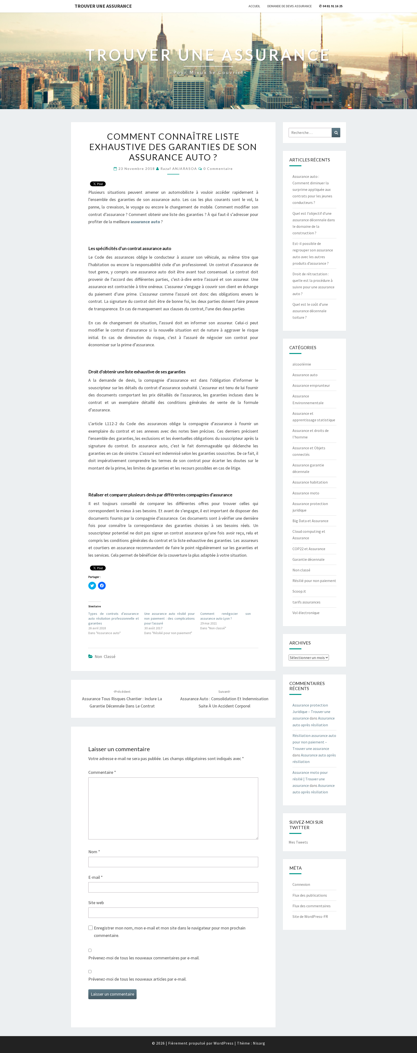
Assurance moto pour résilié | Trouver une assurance (310, 779)
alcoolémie (301, 364)
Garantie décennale (308, 559)
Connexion (301, 884)
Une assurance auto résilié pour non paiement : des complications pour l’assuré (169, 618)
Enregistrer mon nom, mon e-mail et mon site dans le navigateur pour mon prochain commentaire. (169, 931)
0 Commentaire (218, 168)
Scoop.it (299, 591)
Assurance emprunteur (311, 385)
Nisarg (259, 1043)
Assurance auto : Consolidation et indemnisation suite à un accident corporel (224, 699)
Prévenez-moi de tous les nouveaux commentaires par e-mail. (144, 958)
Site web (96, 902)
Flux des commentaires (311, 905)
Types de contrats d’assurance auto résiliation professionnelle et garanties (113, 618)
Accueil (254, 6)
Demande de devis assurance (289, 6)
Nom (94, 851)
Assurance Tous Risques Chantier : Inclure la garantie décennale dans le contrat (122, 699)
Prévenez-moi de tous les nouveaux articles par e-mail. (137, 979)
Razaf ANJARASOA (178, 168)
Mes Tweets (298, 842)
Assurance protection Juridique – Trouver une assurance (311, 711)
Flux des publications (309, 895)
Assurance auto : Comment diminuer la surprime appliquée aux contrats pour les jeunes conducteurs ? (312, 189)
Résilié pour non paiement (314, 580)
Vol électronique (306, 612)
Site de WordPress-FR (310, 916)
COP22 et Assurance (308, 548)
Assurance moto (305, 493)
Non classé (105, 656)
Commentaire (102, 772)
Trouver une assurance (103, 6)
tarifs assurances (306, 602)
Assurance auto (305, 374)
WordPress (224, 1043)
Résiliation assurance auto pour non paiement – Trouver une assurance (314, 742)
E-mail (95, 877)
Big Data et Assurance (310, 520)
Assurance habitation (310, 482)
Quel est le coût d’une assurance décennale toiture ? (310, 311)
